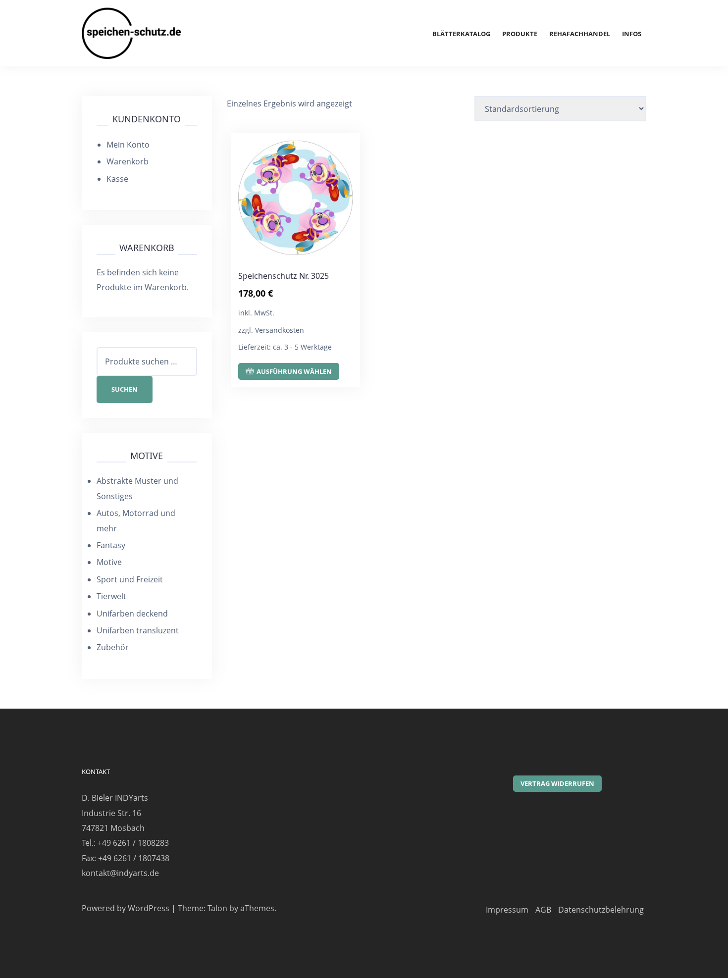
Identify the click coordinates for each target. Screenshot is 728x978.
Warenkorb (127, 161)
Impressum (507, 909)
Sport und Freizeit (130, 579)
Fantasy (111, 545)
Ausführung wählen (294, 371)
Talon (217, 908)
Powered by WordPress (125, 908)
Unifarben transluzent (138, 630)
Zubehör (113, 647)
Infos (631, 33)
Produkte (519, 33)
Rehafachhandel (579, 33)
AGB (543, 909)
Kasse (117, 178)
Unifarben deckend (132, 613)
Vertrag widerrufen (557, 783)
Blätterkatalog (461, 33)
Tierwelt (111, 596)
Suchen (124, 389)
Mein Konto (128, 144)
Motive (109, 562)
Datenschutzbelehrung (601, 909)
